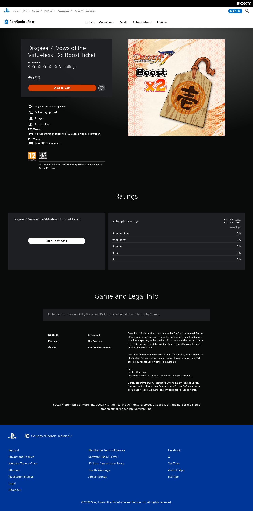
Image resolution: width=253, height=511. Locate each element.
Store (15, 10)
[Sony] (244, 6)
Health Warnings (137, 372)
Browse (162, 22)
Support (90, 10)
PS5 (25, 10)
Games (35, 10)
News (77, 10)
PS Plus (48, 10)
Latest (89, 22)
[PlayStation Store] (20, 21)
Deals (123, 22)
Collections (106, 22)
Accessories (63, 10)
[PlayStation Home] (7, 11)
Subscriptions (142, 22)
